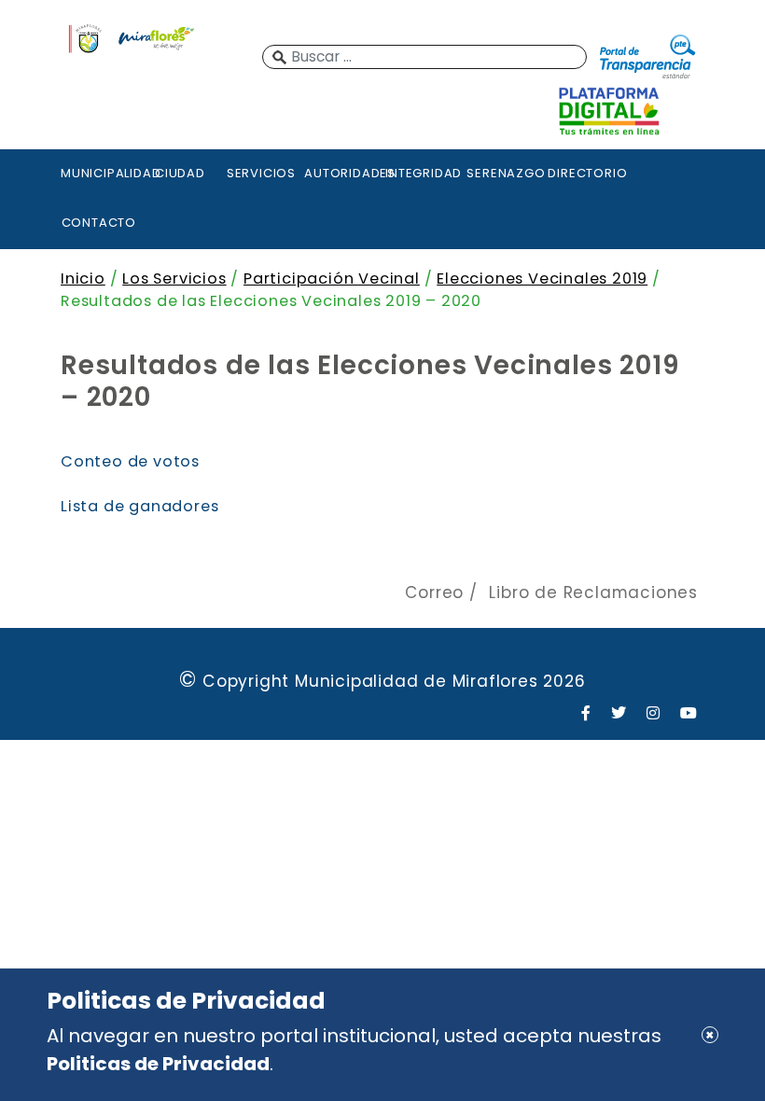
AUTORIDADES (342, 173)
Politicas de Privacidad (158, 1064)
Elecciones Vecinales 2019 (542, 278)
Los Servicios (174, 278)
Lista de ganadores (139, 506)
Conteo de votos (130, 461)
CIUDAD (180, 173)
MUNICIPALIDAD (99, 173)
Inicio (83, 278)
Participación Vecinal (331, 278)
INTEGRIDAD (423, 173)
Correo (434, 592)
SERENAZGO (504, 173)
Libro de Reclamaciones (593, 592)
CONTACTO (99, 222)
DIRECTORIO (586, 173)
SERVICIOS (261, 173)
